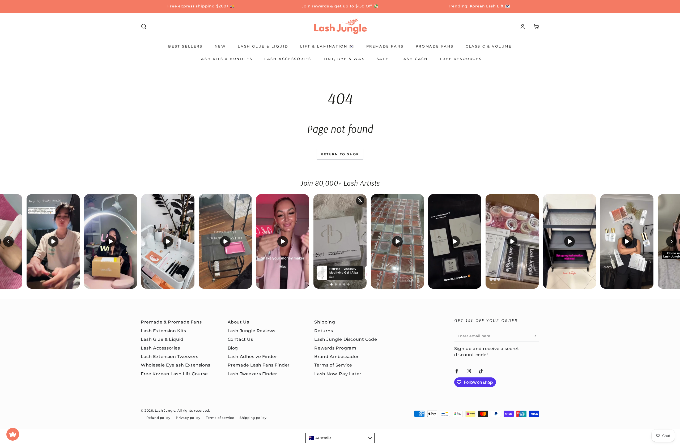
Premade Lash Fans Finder (259, 365)
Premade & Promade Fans (171, 322)
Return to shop (340, 154)
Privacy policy (188, 418)
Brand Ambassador (336, 356)
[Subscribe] (536, 336)
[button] (144, 26)
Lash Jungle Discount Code (345, 339)
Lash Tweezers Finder (252, 373)
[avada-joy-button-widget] (12, 434)
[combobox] (340, 438)
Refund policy (158, 418)
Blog (233, 348)
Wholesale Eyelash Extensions (175, 365)
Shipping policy (253, 418)
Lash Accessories (160, 348)
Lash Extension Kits (163, 330)
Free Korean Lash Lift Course (174, 373)
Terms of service (220, 418)
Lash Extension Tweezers (169, 356)
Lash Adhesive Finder (252, 356)
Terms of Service (333, 365)
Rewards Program (335, 348)
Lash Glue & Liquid (162, 339)
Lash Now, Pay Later (337, 373)
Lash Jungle (165, 410)
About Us (238, 322)
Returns (323, 330)
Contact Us (240, 339)
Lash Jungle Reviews (251, 330)
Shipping (324, 322)
